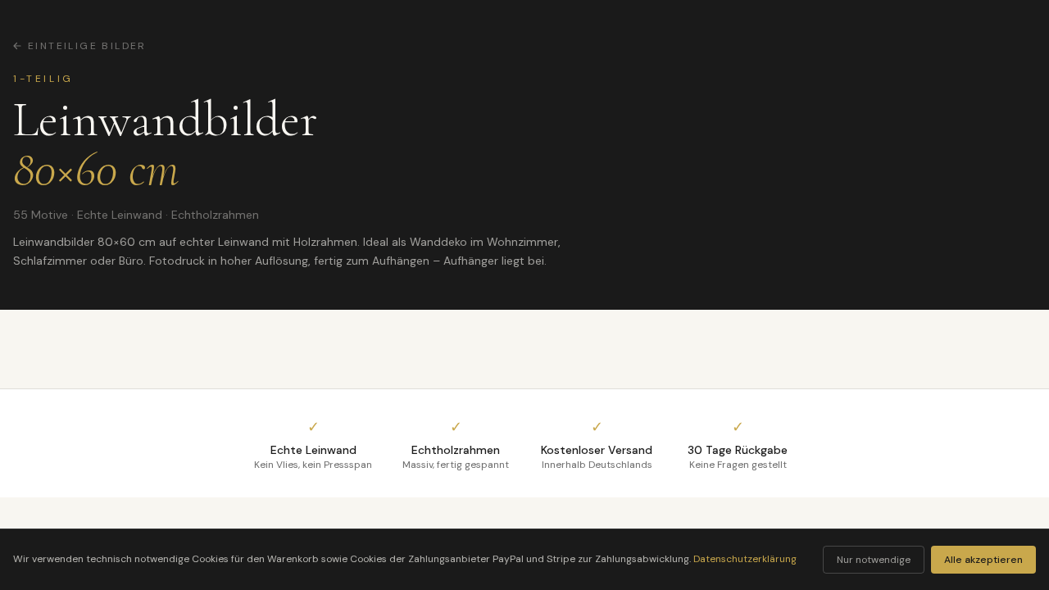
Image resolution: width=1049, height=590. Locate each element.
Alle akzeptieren (983, 559)
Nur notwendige (873, 559)
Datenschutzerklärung (745, 558)
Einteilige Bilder (87, 45)
